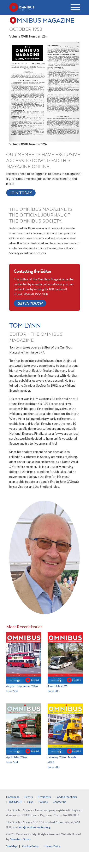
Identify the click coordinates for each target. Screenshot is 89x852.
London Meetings (66, 797)
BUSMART (15, 802)
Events (29, 797)
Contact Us (59, 802)
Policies (43, 802)
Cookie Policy (30, 846)
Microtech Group (20, 839)
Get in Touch (29, 303)
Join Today (21, 193)
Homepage (12, 797)
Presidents (44, 797)
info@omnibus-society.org (34, 827)
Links (30, 802)
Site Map (11, 846)
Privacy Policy (52, 846)
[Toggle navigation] (75, 7)
